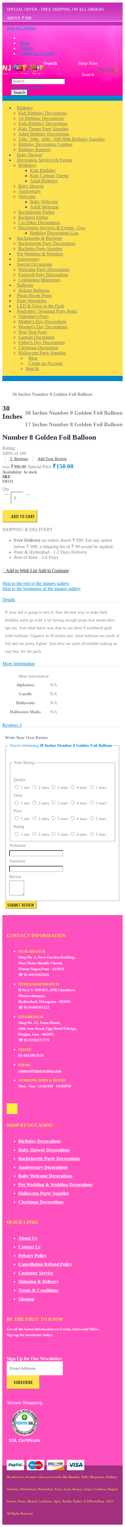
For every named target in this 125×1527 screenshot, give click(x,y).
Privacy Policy (32, 1255)
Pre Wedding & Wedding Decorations (55, 1184)
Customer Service (35, 1272)
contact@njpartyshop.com (39, 1071)
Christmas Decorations (40, 1201)
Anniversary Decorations (43, 1167)
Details (8, 599)
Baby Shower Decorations (44, 1149)
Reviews (12, 725)
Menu (7, 98)
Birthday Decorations (39, 1141)
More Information (18, 663)
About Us (27, 1238)
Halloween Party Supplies (43, 1193)
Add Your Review (52, 459)
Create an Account (37, 53)
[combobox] (38, 81)
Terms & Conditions (38, 1290)
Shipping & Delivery (38, 1281)
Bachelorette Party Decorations (49, 1158)
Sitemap (26, 1298)
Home (9, 391)
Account (10, 378)
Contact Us (29, 1246)
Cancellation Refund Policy (45, 1264)
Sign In (27, 48)
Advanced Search (27, 86)
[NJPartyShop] (12, 1108)
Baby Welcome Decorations (45, 1175)
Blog (24, 43)
